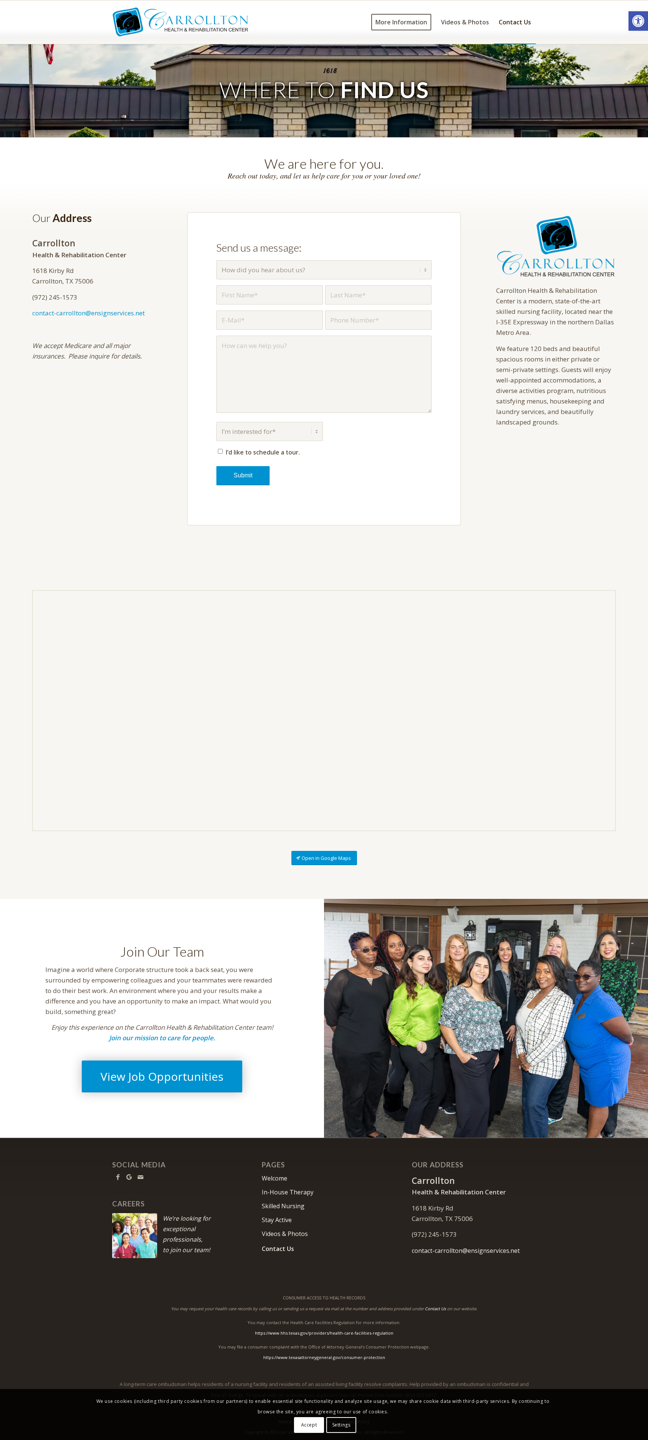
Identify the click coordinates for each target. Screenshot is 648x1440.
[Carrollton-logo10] (180, 22)
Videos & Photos (285, 1234)
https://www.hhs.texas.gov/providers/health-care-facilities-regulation (324, 1333)
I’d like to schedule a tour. (263, 452)
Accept (309, 1425)
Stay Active (277, 1220)
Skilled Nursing (283, 1206)
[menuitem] (401, 22)
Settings (341, 1425)
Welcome (274, 1178)
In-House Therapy (288, 1192)
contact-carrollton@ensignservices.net (88, 313)
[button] (638, 21)
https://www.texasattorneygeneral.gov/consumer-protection (324, 1357)
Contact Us (278, 1249)
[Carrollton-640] (556, 246)
